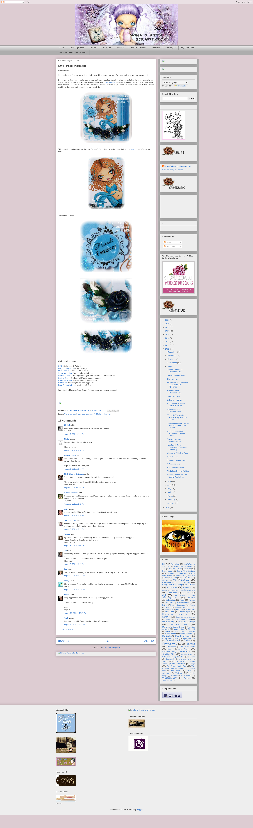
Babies (188, 569)
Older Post (149, 641)
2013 (167, 342)
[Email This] (108, 410)
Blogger (139, 810)
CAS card (185, 580)
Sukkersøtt (62, 383)
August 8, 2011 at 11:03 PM (74, 546)
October (171, 359)
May (169, 489)
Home (61, 48)
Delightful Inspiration (66, 368)
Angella (67, 594)
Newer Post (63, 641)
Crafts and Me (109, 82)
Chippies (190, 584)
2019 (167, 324)
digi (164, 595)
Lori (65, 569)
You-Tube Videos (138, 48)
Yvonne (67, 534)
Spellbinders (179, 657)
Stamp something (65, 373)
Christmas (172, 587)
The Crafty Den (70, 520)
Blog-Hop (183, 573)
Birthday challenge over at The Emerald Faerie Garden (178, 425)
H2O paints (190, 610)
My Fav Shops (187, 48)
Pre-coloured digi (173, 641)
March (170, 496)
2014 (167, 338)
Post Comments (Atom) (111, 648)
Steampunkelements (185, 659)
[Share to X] (113, 410)
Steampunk (170, 659)
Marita (66, 439)
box (166, 578)
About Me (121, 48)
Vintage (179, 673)
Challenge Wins (77, 48)
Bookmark (180, 576)
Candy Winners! (173, 396)
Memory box (179, 629)
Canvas (165, 580)
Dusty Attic (190, 598)
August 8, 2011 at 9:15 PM (74, 529)
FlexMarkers (183, 602)
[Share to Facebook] (115, 410)
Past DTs (107, 48)
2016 (167, 331)
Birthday (170, 573)
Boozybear (191, 575)
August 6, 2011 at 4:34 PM (74, 450)
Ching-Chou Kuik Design (172, 585)
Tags (193, 664)
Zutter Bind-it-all (167, 680)
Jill (65, 550)
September (172, 363)
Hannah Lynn (184, 612)
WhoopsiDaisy (169, 678)
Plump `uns (166, 639)
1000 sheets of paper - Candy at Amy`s (176, 405)
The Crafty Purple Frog (177, 666)
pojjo (66, 509)
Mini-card (191, 631)
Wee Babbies (186, 676)
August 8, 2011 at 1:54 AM (74, 515)
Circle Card (187, 588)
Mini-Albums (179, 631)
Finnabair (169, 603)
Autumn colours (175, 569)
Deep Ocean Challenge (67, 385)
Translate (182, 86)
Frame (192, 605)
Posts (168, 242)
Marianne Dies (178, 624)
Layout (167, 619)
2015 (167, 334)
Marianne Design (186, 621)
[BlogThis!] (110, 410)
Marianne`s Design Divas (173, 627)
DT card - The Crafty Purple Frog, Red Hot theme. (177, 417)
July (169, 481)
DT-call (177, 598)
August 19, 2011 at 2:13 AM (74, 625)
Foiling (164, 605)
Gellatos (177, 607)
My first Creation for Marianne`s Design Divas (176, 433)
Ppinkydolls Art (189, 639)
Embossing (170, 600)
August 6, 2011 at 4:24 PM (74, 434)
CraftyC (67, 581)
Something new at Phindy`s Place (174, 410)
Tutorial (189, 671)
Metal (167, 631)
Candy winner (186, 578)
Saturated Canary (169, 652)
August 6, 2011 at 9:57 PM (74, 469)
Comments (170, 246)
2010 (167, 507)
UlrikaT (67, 425)
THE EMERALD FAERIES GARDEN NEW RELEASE (177, 384)
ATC (164, 569)
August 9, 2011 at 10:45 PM (74, 590)
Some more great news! (177, 460)
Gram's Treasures (71, 493)
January (171, 503)
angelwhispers (70, 455)
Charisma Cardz (64, 376)
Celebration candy (174, 400)
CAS (174, 580)
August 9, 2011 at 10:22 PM (74, 576)
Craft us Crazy (63, 378)
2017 (167, 327)
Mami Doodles (63, 371)
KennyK (166, 617)
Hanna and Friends (65, 380)
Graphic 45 (169, 610)
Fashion (192, 600)
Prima (187, 641)
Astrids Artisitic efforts (183, 567)
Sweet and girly (177, 663)
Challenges (171, 48)
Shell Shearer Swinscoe (74, 474)
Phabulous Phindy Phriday (178, 471)
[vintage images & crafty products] (66, 732)
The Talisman (172, 379)
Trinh (66, 618)
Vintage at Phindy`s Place (177, 453)
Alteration (175, 564)
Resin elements (188, 647)
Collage (164, 590)
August (170, 366)
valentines (166, 673)
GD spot (168, 607)
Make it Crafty (168, 622)
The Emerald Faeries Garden (178, 667)
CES (60, 366)
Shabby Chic (168, 654)
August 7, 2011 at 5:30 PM (74, 488)
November (172, 356)
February (171, 499)
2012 (167, 345)
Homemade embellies (84, 414)
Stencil (165, 661)
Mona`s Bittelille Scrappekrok (178, 166)
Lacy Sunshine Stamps (185, 617)
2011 (167, 349)
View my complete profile (172, 170)
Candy (174, 578)
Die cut (185, 592)
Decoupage (172, 593)
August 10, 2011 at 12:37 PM (75, 613)
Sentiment (107, 414)
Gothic (192, 607)
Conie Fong (173, 590)
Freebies (156, 48)
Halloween (169, 612)
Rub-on (170, 649)
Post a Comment (68, 629)
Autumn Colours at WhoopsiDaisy (175, 370)
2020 (167, 320)
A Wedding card (173, 464)
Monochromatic (186, 634)
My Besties (167, 636)
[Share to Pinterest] (118, 410)
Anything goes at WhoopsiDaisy (174, 440)
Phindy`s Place (182, 636)
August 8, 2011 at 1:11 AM (74, 504)
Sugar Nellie (179, 661)
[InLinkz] (163, 69)
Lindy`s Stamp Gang (182, 619)
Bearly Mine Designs (186, 571)
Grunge (179, 609)
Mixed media (170, 634)
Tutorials (94, 48)
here (132, 149)
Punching (190, 644)
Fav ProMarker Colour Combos (73, 52)
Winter (187, 678)
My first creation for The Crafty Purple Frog (177, 476)
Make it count (172, 457)
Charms (186, 582)
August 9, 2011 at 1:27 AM (74, 564)
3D (163, 564)
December (172, 352)
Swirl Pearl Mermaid (175, 467)
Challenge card (169, 582)
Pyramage (171, 647)
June (169, 485)
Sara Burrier (184, 649)
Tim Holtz (175, 671)
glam (184, 607)
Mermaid (191, 629)
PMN (176, 638)
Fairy (182, 600)
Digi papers (179, 595)
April (169, 492)
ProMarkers (98, 414)
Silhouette (166, 657)
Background (167, 571)
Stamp (192, 657)
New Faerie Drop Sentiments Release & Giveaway (177, 447)
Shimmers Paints (186, 654)
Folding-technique (177, 605)
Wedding (174, 676)
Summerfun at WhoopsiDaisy (174, 391)
